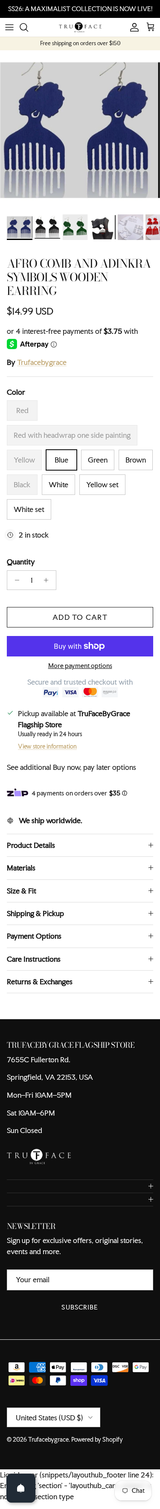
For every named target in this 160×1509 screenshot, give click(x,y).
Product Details (31, 845)
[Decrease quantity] (14, 580)
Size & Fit (21, 890)
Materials (21, 867)
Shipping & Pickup (35, 913)
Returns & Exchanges (40, 981)
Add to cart (80, 617)
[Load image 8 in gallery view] (80, 130)
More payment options (80, 666)
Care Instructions (34, 958)
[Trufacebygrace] (80, 27)
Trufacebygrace (42, 362)
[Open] (20, 1488)
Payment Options (34, 935)
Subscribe (79, 1307)
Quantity (21, 561)
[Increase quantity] (48, 580)
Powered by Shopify (97, 1439)
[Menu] (9, 27)
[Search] (28, 27)
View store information (47, 746)
